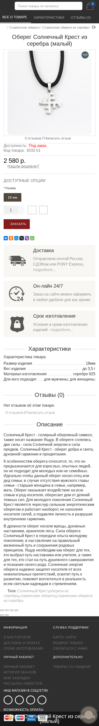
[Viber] (27, 238)
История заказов (20, 672)
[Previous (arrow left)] (2, 615)
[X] (21, 238)
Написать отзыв (57, 138)
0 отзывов (32, 138)
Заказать (17, 224)
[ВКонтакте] (6, 238)
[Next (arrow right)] (7, 615)
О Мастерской (17, 637)
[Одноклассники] (11, 238)
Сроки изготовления (23, 648)
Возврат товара (68, 643)
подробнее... (44, 270)
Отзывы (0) (81, 17)
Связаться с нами (70, 648)
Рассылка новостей (23, 683)
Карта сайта (64, 637)
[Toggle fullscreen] (11, 610)
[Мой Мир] (16, 238)
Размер (11, 188)
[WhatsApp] (32, 238)
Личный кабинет (19, 667)
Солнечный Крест (32, 591)
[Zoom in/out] (16, 610)
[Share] (7, 610)
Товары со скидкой (71, 667)
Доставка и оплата (22, 643)
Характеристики (49, 17)
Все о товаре (15, 17)
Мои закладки (17, 678)
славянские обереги (37, 596)
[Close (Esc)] (2, 610)
